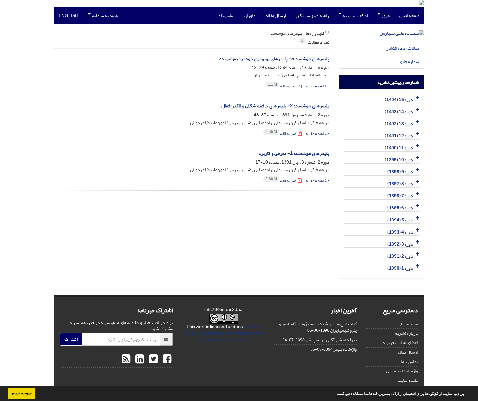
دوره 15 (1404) (399, 99)
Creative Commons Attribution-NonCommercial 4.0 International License (224, 333)
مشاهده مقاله (317, 86)
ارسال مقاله (275, 15)
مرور (385, 15)
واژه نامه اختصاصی (402, 371)
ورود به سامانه (104, 15)
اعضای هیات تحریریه (400, 342)
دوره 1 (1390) (400, 268)
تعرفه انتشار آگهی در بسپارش (331, 339)
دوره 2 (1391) (400, 256)
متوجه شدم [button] (22, 393)
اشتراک (71, 339)
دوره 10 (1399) (399, 159)
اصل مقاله (283, 86)
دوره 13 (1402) (399, 123)
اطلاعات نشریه (355, 15)
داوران (250, 15)
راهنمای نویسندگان (312, 15)
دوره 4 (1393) (400, 232)
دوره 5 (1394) (400, 220)
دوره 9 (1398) (400, 171)
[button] (335, 394)
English (68, 15)
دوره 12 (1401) (399, 135)
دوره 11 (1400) (399, 147)
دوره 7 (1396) (400, 196)
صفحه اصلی (409, 15)
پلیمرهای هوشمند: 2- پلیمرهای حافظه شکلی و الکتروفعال (275, 106)
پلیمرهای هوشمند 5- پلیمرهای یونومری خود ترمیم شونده (274, 58)
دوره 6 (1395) (400, 208)
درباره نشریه (406, 333)
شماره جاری (409, 61)
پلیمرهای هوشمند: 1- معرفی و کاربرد (294, 153)
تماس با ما (225, 15)
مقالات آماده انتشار (402, 48)
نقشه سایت (408, 380)
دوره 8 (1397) (400, 184)
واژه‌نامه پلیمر (345, 349)
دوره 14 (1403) (399, 111)
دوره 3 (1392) (400, 244)
